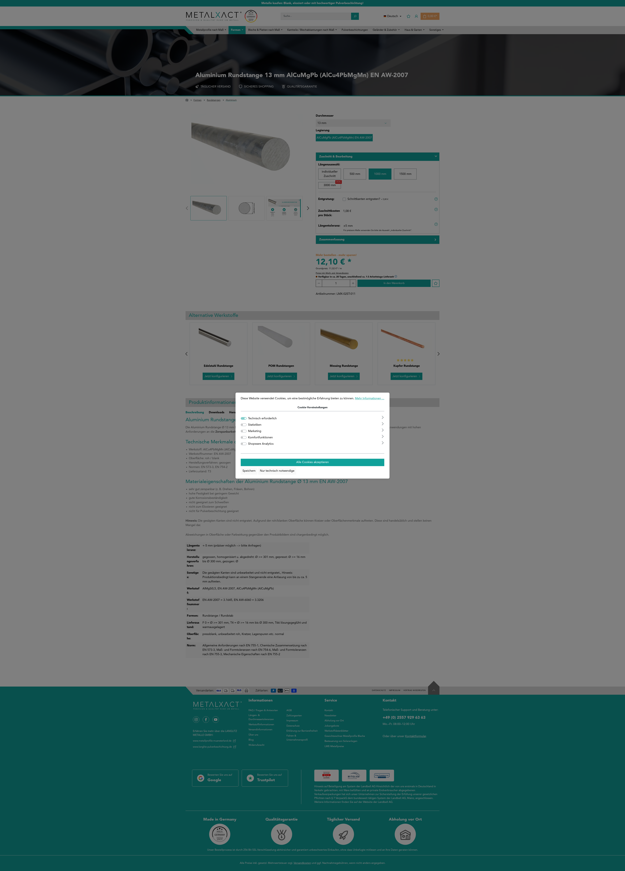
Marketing (254, 431)
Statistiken (254, 424)
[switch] (244, 424)
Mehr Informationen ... (369, 398)
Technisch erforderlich (262, 418)
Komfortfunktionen (260, 437)
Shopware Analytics (261, 443)
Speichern (249, 471)
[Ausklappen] (382, 417)
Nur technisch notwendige (277, 471)
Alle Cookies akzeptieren (312, 462)
